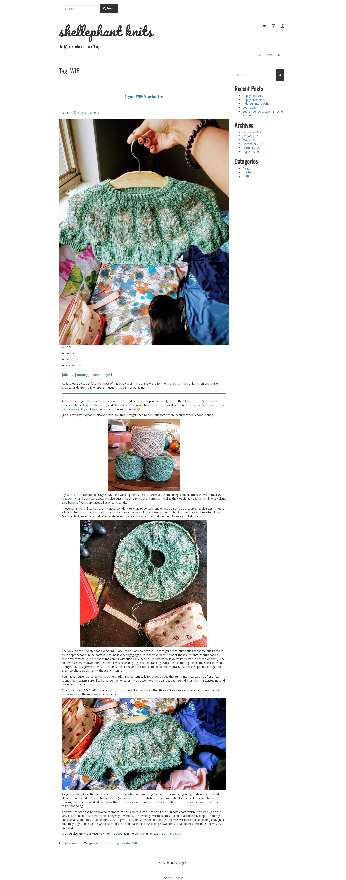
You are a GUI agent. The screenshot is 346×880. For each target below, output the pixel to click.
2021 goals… (251, 107)
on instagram (172, 833)
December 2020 (253, 144)
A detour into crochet (256, 103)
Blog (259, 55)
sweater (125, 843)
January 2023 (251, 136)
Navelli (118, 405)
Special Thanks (173, 878)
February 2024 (252, 132)
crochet (247, 172)
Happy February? (253, 96)
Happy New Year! (254, 100)
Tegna (87, 405)
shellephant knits (106, 31)
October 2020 (252, 148)
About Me (274, 55)
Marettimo (99, 405)
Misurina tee (191, 401)
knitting (76, 843)
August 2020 (251, 152)
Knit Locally (69, 498)
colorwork (101, 843)
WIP (135, 843)
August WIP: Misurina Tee (143, 97)
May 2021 (249, 140)
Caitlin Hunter (111, 401)
